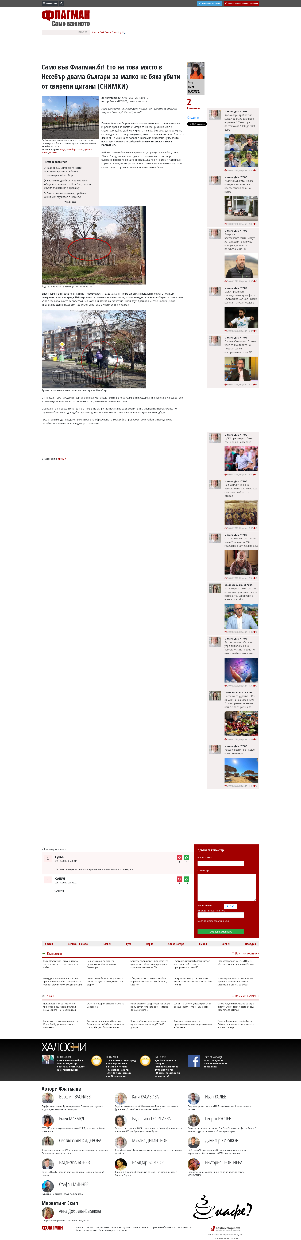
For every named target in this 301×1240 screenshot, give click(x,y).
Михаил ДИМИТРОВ (149, 1140)
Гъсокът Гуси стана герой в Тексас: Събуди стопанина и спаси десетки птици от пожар (236, 1024)
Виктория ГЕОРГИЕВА (223, 1162)
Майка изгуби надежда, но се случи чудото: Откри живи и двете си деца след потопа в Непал (236, 1006)
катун (62, 149)
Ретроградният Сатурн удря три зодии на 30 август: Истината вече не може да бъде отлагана (240, 648)
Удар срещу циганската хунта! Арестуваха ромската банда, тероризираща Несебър (63, 171)
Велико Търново (78, 944)
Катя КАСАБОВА (145, 1096)
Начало (80, 1227)
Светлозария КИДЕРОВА (80, 1140)
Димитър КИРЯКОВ (221, 1140)
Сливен (226, 944)
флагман (53, 152)
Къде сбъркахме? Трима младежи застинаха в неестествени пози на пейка (239, 186)
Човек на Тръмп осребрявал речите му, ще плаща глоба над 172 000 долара (149, 1024)
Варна (149, 944)
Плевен (107, 944)
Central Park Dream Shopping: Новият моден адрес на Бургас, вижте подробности (134, 32)
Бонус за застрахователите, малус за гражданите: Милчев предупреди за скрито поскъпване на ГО (240, 242)
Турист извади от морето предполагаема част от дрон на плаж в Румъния (193, 1024)
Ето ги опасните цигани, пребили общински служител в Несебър (65, 195)
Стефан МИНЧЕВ (73, 1184)
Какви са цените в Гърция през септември (240, 751)
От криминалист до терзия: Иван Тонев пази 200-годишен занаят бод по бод (241, 542)
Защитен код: (205, 905)
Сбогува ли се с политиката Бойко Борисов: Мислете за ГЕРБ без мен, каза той (148, 981)
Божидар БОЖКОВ (148, 1162)
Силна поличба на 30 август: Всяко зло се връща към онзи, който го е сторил (241, 490)
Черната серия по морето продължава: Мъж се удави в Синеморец (101, 964)
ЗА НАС (90, 1227)
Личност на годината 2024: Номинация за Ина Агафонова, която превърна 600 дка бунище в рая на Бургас (148, 1130)
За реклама (102, 1227)
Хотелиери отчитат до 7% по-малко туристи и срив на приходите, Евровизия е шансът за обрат (241, 594)
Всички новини (247, 953)
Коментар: (203, 870)
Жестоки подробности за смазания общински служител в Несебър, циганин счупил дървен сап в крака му (68, 184)
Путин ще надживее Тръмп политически (62, 1193)
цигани (88, 149)
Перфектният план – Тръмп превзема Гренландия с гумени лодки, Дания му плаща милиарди (72, 1108)
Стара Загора (176, 944)
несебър (71, 149)
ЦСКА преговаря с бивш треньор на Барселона (239, 440)
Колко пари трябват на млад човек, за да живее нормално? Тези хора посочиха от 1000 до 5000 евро (240, 122)
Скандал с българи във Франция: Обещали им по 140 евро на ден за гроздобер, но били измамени (105, 1024)
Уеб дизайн (213, 1234)
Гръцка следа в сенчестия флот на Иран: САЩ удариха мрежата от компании (61, 1024)
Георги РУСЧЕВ (218, 1118)
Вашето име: (205, 857)
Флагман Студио (120, 1227)
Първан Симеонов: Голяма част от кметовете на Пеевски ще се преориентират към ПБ (240, 347)
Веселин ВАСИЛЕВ (75, 1096)
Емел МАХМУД (71, 1118)
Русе (128, 944)
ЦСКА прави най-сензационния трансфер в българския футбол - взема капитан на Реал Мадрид (241, 297)
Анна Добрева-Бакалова (80, 1210)
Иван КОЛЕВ (215, 1096)
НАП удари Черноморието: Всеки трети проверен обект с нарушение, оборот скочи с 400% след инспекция (62, 981)
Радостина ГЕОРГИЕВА (151, 1118)
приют (45, 152)
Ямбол (203, 944)
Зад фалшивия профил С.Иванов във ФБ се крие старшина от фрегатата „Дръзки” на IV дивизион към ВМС (147, 1108)
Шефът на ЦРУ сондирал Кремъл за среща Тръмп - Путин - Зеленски (192, 1005)
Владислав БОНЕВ (74, 1162)
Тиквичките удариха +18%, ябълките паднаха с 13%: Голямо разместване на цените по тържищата (240, 701)
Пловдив (250, 944)
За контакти (184, 1227)
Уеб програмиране (229, 1234)
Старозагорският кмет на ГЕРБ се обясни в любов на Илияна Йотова (236, 963)
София (49, 944)
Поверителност (140, 1227)
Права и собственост (163, 1227)
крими (80, 149)
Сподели (193, 117)
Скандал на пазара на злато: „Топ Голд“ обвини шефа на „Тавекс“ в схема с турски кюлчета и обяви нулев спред (222, 1130)
